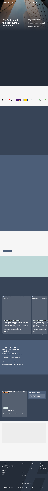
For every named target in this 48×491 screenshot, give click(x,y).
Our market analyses (34, 369)
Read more (5, 133)
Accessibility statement (42, 487)
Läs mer (5, 331)
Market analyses (24, 475)
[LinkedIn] (3, 474)
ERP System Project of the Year (27, 481)
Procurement (42, 466)
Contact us (5, 456)
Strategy (41, 465)
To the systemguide (33, 355)
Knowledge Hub (24, 477)
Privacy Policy (34, 487)
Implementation (43, 468)
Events (23, 480)
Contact (35, 2)
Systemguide (24, 478)
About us (23, 465)
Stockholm (32, 465)
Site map (23, 487)
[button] (3, 334)
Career (23, 466)
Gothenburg (33, 466)
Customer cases (24, 473)
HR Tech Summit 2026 (34, 395)
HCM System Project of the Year (27, 483)
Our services (28, 456)
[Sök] (43, 2)
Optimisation (42, 469)
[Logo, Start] (7, 2)
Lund (31, 468)
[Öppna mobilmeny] (45, 2)
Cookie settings (28, 487)
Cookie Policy (19, 487)
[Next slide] (45, 335)
